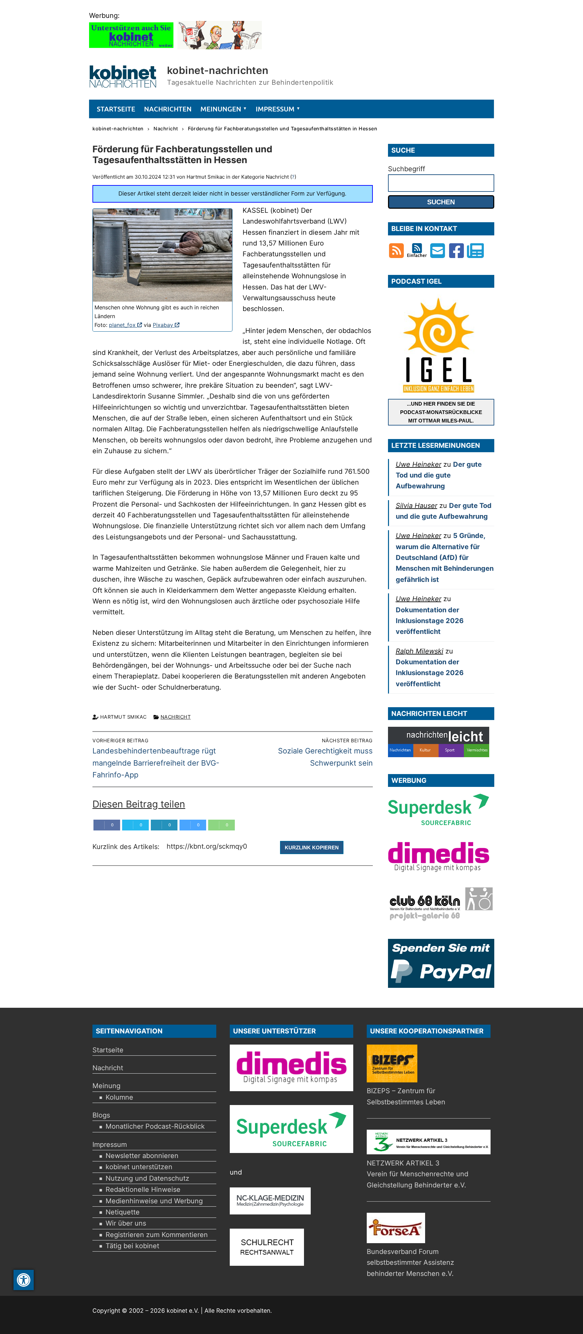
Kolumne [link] (119, 1097)
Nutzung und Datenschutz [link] (147, 1178)
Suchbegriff (406, 169)
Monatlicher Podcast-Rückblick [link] (155, 1126)
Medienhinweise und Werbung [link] (154, 1201)
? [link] (293, 177)
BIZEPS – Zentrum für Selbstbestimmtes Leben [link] (406, 1096)
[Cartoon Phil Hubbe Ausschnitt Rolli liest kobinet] (219, 47)
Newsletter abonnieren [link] (142, 1156)
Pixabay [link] (166, 325)
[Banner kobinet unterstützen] (131, 47)
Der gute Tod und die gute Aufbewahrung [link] (439, 475)
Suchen (441, 202)
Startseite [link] (107, 1050)
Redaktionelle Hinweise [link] (143, 1189)
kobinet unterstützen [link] (139, 1167)
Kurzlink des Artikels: (127, 847)
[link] (23, 1280)
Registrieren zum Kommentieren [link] (157, 1235)
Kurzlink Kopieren (312, 847)
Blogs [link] (101, 1115)
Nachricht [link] (176, 717)
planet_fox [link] (125, 325)
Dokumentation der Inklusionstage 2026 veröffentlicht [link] (430, 621)
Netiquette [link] (123, 1212)
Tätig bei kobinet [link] (132, 1246)
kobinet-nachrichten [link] (218, 70)
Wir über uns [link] (126, 1223)
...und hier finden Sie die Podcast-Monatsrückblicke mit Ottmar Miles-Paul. (441, 412)
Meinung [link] (106, 1086)
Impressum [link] (109, 1144)
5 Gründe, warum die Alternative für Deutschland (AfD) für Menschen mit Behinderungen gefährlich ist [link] (445, 557)
